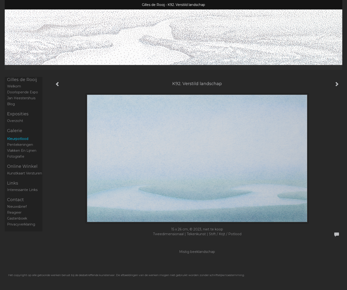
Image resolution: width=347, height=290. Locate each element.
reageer (14, 212)
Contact (15, 199)
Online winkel (22, 166)
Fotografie (15, 156)
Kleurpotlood (17, 139)
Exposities (18, 114)
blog (11, 104)
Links (12, 183)
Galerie (14, 130)
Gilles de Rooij (153, 5)
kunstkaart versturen (24, 173)
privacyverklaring (21, 224)
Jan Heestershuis (21, 98)
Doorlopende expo (22, 92)
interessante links (22, 190)
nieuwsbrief (17, 206)
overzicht (15, 121)
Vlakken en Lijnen (21, 150)
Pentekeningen (20, 145)
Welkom (14, 86)
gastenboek (17, 218)
